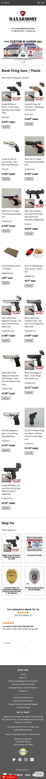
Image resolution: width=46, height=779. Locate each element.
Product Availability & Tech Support (23, 681)
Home (23, 674)
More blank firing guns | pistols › (15, 78)
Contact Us (30, 31)
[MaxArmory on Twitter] (14, 760)
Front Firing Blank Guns (23, 697)
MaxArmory (25, 770)
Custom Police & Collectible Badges (23, 704)
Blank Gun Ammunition (23, 701)
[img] (23, 612)
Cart (42, 2)
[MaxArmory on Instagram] (26, 760)
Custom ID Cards (23, 707)
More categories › (9, 530)
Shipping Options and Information (23, 687)
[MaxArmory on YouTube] (32, 760)
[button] (21, 647)
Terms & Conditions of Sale (23, 684)
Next (43, 49)
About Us (23, 677)
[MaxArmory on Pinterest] (20, 760)
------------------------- (23, 694)
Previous (3, 49)
